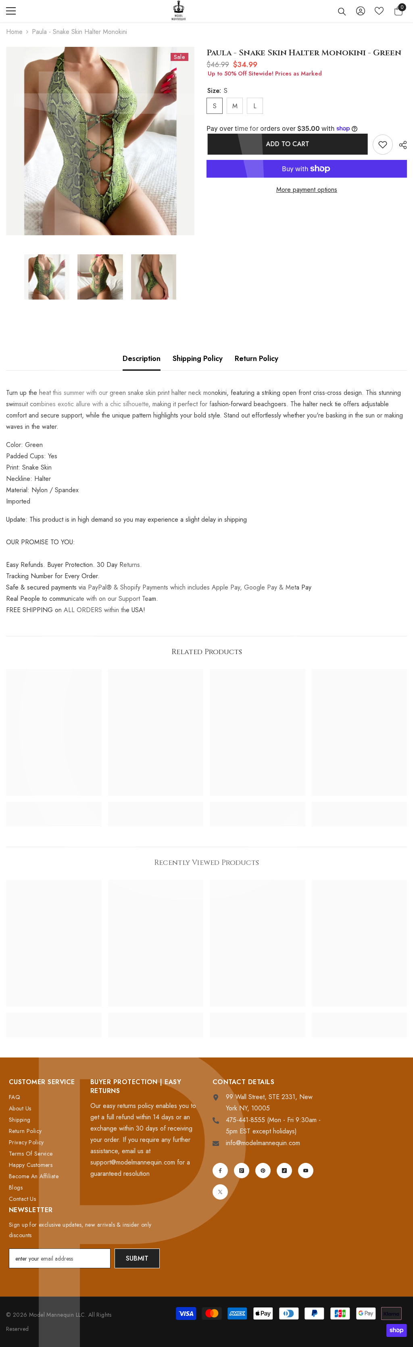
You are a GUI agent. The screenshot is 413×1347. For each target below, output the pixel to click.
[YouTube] (305, 1170)
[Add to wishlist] (383, 144)
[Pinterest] (263, 1170)
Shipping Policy (198, 358)
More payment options (306, 189)
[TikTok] (284, 1170)
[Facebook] (220, 1170)
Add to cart (286, 144)
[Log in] (360, 10)
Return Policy (256, 358)
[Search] (342, 12)
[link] (54, 805)
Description (142, 358)
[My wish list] (379, 10)
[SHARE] (400, 145)
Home (14, 31)
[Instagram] (241, 1170)
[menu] (11, 11)
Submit (137, 1258)
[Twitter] (220, 1192)
